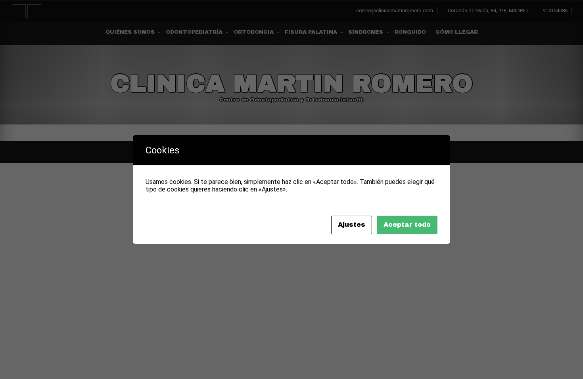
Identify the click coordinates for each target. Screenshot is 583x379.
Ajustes (351, 224)
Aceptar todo (407, 224)
